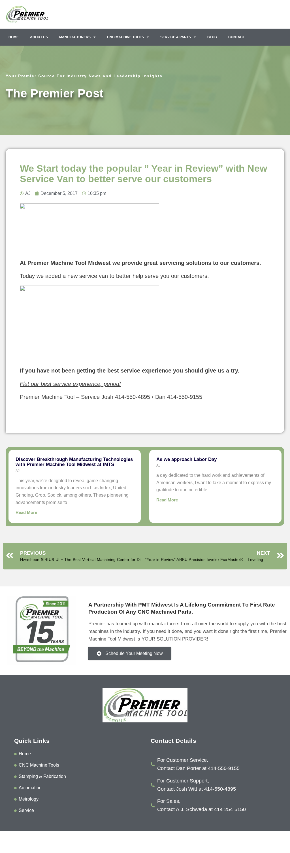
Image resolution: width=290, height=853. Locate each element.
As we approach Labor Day (186, 459)
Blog (212, 37)
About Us (39, 37)
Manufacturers (75, 37)
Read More (26, 512)
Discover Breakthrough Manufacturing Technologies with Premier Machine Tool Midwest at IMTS (74, 462)
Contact (236, 37)
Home (13, 37)
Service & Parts (175, 37)
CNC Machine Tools (125, 37)
